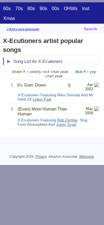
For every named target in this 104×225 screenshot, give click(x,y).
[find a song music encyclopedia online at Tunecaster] (31, 30)
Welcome (86, 157)
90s (43, 8)
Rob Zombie (67, 120)
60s (7, 8)
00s (55, 8)
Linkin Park (42, 99)
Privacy (41, 157)
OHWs (70, 8)
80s (31, 8)
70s (19, 8)
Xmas (9, 18)
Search (90, 29)
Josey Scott (66, 124)
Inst (85, 8)
